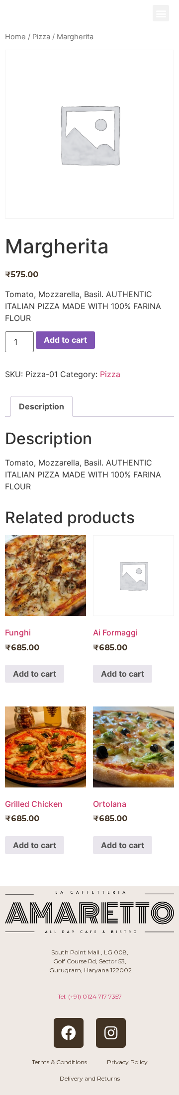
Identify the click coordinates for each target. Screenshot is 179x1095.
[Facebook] (69, 1033)
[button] (161, 13)
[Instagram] (111, 1033)
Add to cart (65, 340)
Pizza (41, 36)
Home (15, 36)
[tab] (41, 406)
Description (41, 406)
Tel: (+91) (90, 996)
